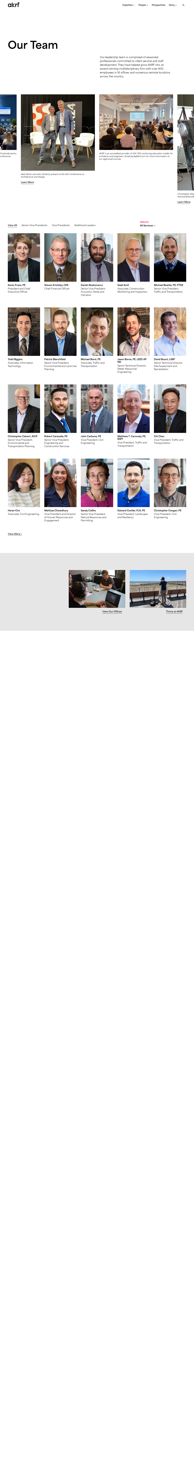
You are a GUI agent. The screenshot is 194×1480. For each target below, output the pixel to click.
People (142, 5)
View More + (15, 534)
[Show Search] (183, 5)
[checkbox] (34, 226)
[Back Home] (14, 5)
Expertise (128, 5)
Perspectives (158, 5)
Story (172, 5)
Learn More (27, 182)
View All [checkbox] (12, 225)
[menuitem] (129, 5)
